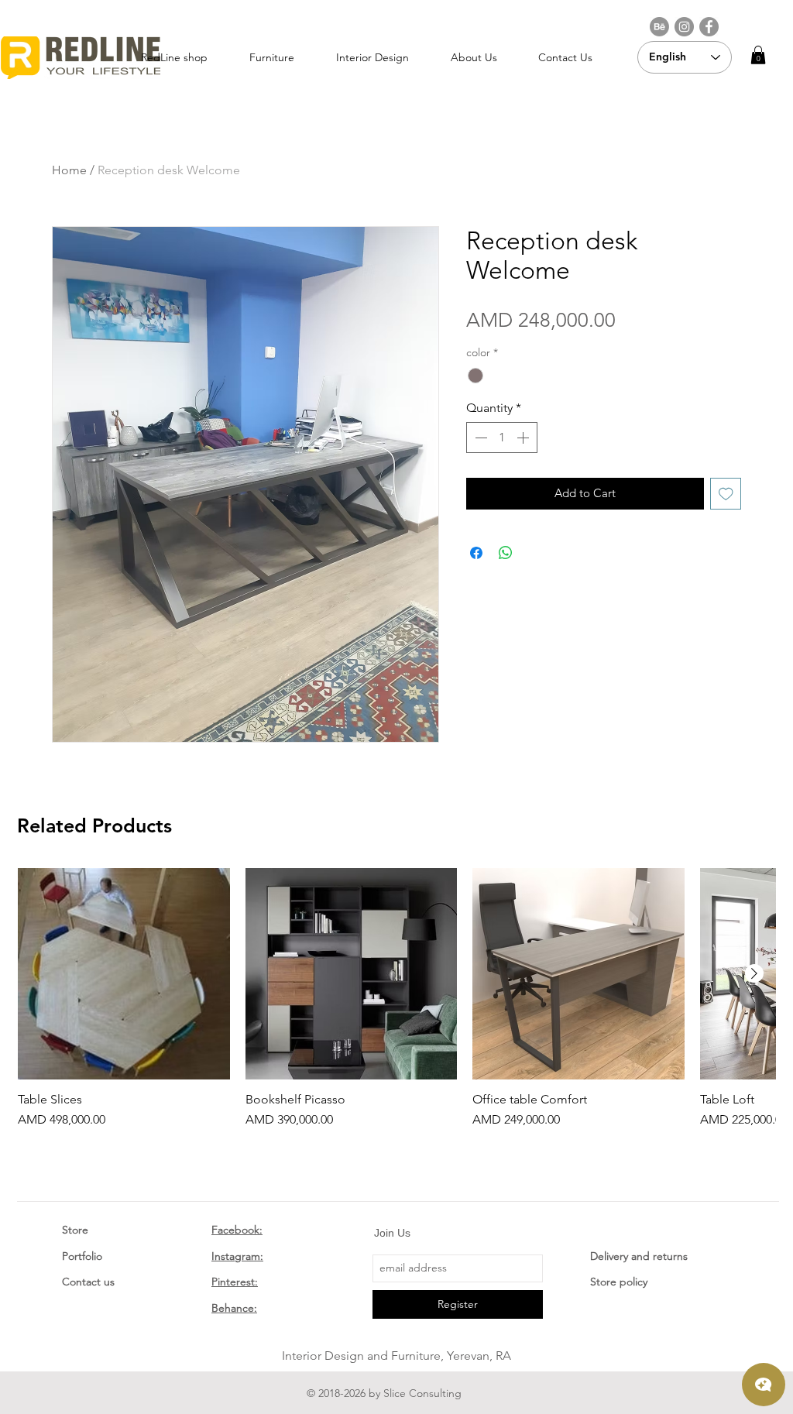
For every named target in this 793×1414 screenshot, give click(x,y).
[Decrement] (479, 437)
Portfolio (82, 1256)
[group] (396, 999)
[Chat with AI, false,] (763, 1384)
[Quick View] (124, 974)
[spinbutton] (501, 437)
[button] (758, 55)
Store (75, 1230)
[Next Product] (754, 973)
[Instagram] (684, 26)
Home (69, 170)
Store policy (618, 1282)
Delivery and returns (639, 1256)
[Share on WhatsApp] (505, 553)
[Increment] (524, 437)
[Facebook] (709, 26)
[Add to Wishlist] (726, 494)
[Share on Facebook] (476, 553)
